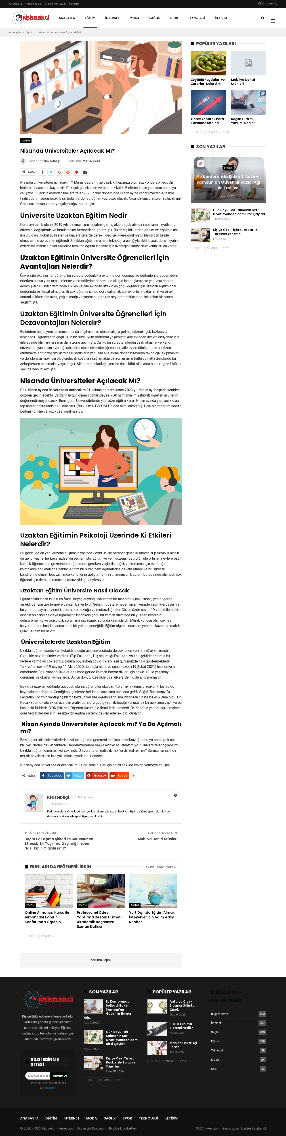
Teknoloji (196, 18)
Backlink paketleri (123, 1128)
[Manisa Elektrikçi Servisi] (157, 1048)
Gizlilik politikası (55, 4)
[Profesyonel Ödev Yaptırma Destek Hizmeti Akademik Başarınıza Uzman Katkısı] (101, 891)
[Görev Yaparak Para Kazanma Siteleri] (208, 102)
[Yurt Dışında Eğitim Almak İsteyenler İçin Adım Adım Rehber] (153, 891)
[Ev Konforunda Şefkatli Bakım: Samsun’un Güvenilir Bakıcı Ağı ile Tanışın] (93, 1006)
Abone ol (60, 1076)
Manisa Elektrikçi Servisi (183, 1045)
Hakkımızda (33, 4)
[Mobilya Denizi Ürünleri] (248, 63)
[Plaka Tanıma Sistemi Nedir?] (157, 1029)
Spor (174, 18)
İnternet (112, 18)
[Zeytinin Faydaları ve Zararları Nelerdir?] (208, 63)
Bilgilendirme (219, 1014)
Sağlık (154, 18)
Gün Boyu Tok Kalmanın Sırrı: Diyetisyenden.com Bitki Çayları (239, 212)
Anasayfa (15, 4)
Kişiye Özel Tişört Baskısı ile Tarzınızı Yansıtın (235, 232)
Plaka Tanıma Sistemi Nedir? (181, 1026)
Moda (134, 18)
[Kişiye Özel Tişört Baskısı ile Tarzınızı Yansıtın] (200, 235)
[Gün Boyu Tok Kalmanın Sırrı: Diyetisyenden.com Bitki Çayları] (200, 215)
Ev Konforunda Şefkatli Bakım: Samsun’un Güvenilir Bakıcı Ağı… (107, 1009)
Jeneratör (66, 1128)
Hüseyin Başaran (91, 1128)
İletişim (74, 4)
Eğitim (90, 18)
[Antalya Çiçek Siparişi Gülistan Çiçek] (157, 1006)
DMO (199, 1128)
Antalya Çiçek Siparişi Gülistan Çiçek (183, 1005)
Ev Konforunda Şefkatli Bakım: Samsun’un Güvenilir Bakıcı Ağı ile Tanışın (228, 182)
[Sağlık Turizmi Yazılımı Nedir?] (248, 102)
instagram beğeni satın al (244, 1128)
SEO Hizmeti (45, 1128)
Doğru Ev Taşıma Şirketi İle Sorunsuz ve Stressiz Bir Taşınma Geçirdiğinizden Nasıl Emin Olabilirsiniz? (59, 844)
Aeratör (213, 1128)
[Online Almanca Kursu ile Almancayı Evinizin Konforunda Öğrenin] (49, 891)
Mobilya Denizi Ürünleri (157, 839)
